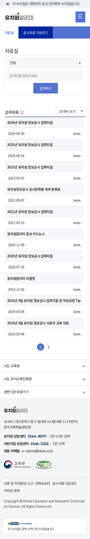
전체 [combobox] (13, 62)
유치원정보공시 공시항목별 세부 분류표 (33, 189)
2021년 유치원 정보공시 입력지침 (30, 211)
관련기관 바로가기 (16, 392)
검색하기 (46, 88)
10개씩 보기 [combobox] (67, 111)
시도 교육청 (12, 366)
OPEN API (42, 483)
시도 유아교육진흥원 (17, 379)
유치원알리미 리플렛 (21, 278)
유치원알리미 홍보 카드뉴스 (26, 233)
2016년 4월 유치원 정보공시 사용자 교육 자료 (38, 322)
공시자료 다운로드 (35, 32)
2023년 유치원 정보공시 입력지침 (30, 167)
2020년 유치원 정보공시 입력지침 (30, 255)
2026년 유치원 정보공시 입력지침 (30, 122)
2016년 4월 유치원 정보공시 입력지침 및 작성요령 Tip (44, 300)
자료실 (9, 32)
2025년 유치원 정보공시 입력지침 (30, 144)
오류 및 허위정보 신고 (18, 483)
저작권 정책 (12, 491)
